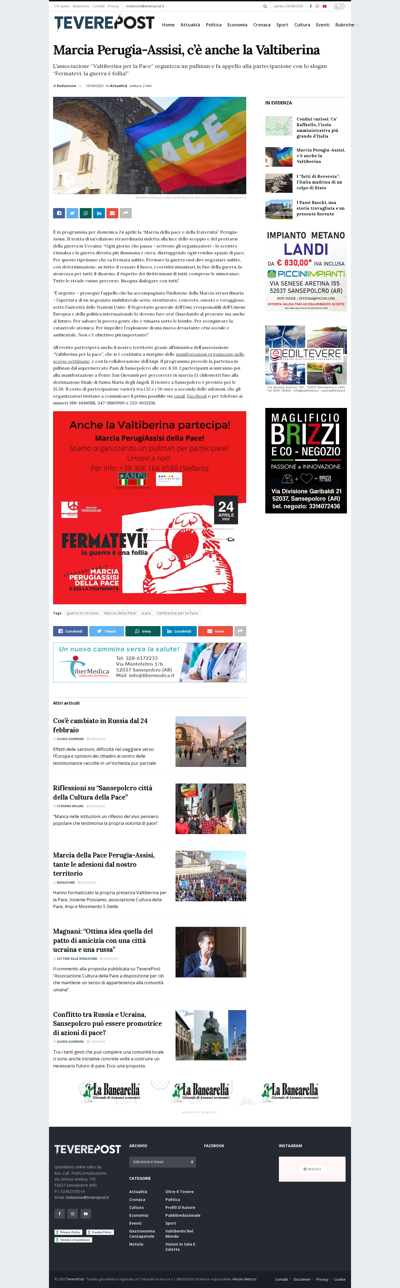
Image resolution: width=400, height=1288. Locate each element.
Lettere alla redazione (77, 958)
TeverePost (75, 1279)
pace (146, 613)
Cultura (302, 25)
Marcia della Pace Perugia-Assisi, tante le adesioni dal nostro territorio (104, 864)
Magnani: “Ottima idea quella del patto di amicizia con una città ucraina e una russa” (103, 940)
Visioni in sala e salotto (180, 1246)
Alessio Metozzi (244, 1279)
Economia (237, 25)
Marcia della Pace (120, 613)
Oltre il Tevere (179, 1191)
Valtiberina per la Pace (177, 613)
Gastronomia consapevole (142, 1233)
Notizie (136, 1244)
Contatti (99, 6)
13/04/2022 (95, 85)
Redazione (81, 6)
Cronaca (261, 25)
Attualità (190, 25)
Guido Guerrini (70, 739)
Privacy (113, 6)
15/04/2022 (97, 1041)
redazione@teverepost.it (145, 6)
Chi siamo (62, 6)
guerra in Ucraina (82, 613)
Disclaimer (302, 1279)
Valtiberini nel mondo (179, 1233)
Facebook (197, 396)
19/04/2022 (111, 958)
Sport (282, 25)
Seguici (314, 1169)
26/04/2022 (97, 739)
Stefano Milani (70, 806)
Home (168, 25)
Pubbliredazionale (183, 1215)
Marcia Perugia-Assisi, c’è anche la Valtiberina (321, 155)
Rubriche (345, 25)
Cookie (340, 1279)
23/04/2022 (97, 806)
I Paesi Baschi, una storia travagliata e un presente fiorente (321, 208)
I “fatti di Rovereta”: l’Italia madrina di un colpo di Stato (319, 182)
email (179, 396)
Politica (213, 25)
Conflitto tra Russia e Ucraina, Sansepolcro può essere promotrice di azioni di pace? (107, 1023)
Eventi (323, 25)
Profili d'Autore (180, 1207)
